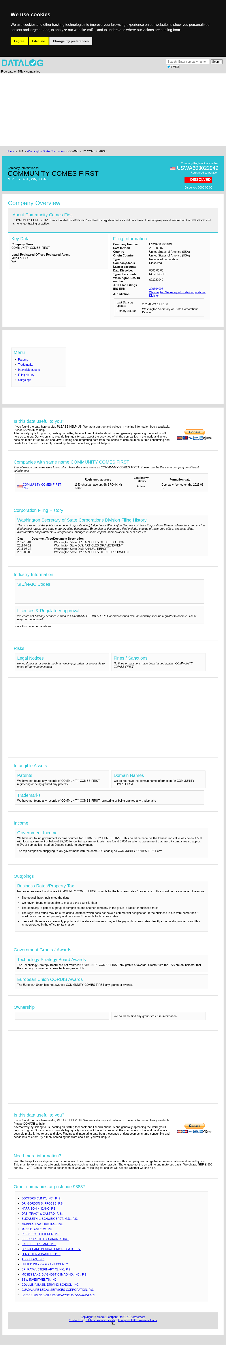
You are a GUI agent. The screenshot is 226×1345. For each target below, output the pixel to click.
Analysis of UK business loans (137, 1320)
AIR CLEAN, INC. (33, 1259)
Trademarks (25, 364)
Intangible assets (29, 369)
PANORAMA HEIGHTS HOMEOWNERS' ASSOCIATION (58, 1294)
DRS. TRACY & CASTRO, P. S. (42, 1213)
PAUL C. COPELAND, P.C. (39, 1244)
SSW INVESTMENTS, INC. (39, 1279)
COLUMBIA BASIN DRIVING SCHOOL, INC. (50, 1284)
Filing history (26, 374)
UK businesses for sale (100, 1320)
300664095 (156, 288)
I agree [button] (19, 41)
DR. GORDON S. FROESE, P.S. (43, 1203)
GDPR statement (134, 1317)
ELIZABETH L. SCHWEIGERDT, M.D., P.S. (50, 1218)
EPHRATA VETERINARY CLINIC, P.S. (46, 1269)
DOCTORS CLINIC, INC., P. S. (41, 1198)
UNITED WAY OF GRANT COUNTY (45, 1264)
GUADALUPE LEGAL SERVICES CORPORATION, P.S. (58, 1289)
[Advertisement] (113, 110)
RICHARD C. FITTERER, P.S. (41, 1234)
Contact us (76, 1320)
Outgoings (24, 380)
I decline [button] (38, 41)
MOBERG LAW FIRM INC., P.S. (42, 1223)
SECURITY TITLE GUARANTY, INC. (45, 1239)
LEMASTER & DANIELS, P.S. (41, 1254)
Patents (23, 359)
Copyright (87, 1317)
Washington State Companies (46, 151)
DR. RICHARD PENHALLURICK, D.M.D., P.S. (51, 1249)
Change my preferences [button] (71, 41)
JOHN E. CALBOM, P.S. (37, 1229)
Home (10, 151)
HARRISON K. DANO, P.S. (39, 1208)
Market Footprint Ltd (109, 1317)
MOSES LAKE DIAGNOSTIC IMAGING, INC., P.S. (54, 1274)
